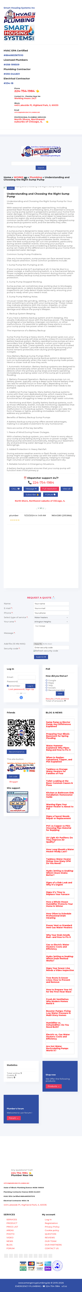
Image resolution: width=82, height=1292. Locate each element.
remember (14, 686)
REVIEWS (49, 1238)
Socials (52, 687)
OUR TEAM (50, 1241)
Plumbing (36, 177)
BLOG (9, 1245)
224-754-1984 (24, 91)
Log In (48, 1220)
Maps (51, 683)
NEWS (9, 1241)
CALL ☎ (16, 489)
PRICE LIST (12, 1227)
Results (50, 699)
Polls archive (62, 699)
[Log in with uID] (21, 697)
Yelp (50, 685)
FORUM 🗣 (50, 494)
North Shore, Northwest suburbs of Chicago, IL (40, 501)
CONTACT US (51, 1248)
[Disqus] (41, 558)
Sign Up (30, 689)
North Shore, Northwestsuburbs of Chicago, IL (29, 120)
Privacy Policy (51, 1227)
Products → (54, 1086)
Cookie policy (51, 1230)
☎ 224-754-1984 (51, 1286)
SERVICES (11, 1220)
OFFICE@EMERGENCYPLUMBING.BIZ (27, 112)
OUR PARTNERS (53, 1245)
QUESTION (50, 1234)
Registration (51, 1223)
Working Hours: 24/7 (25, 98)
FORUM (10, 1248)
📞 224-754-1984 (41, 482)
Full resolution (49, 489)
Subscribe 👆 (32, 494)
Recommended (56, 690)
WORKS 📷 (20, 177)
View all (66, 489)
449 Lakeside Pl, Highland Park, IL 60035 (36, 105)
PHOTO (10, 1234)
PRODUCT (11, 1223)
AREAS (10, 1230)
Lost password (16, 689)
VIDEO (9, 1238)
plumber (13, 515)
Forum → (14, 1118)
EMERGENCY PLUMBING (28, 1286)
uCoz (64, 1286)
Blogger (13, 782)
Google (52, 680)
